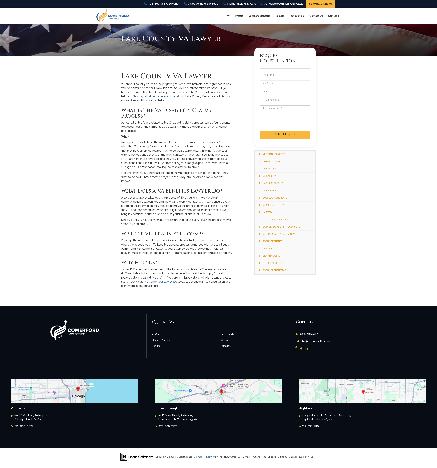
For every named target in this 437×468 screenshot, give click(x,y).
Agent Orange (271, 161)
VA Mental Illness (273, 205)
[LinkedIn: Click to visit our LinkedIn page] (306, 348)
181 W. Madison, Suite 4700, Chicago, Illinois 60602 (31, 417)
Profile (239, 15)
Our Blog (333, 15)
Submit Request (285, 134)
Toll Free (163, 4)
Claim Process (271, 255)
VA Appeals (269, 168)
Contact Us (316, 15)
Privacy (208, 456)
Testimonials (296, 15)
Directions (226, 345)
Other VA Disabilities (275, 219)
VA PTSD (267, 212)
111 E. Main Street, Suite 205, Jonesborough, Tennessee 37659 (178, 417)
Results (279, 15)
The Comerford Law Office (160, 281)
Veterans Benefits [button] (259, 15)
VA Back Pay (270, 176)
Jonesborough (283, 4)
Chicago (202, 4)
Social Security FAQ (274, 270)
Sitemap (198, 456)
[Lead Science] (136, 456)
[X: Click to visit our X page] (301, 348)
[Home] (228, 16)
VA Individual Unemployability (281, 226)
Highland (241, 4)
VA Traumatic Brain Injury (279, 234)
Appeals (267, 248)
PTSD (125, 158)
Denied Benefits (272, 263)
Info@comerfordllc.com (315, 341)
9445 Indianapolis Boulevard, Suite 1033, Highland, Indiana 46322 (326, 417)
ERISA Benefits (271, 190)
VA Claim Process (273, 183)
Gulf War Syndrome (275, 197)
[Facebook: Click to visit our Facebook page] (296, 348)
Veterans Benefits (161, 340)
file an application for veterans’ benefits (157, 96)
